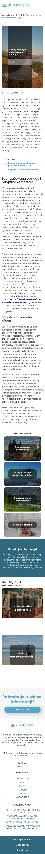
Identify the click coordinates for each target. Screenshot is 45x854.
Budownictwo (22, 778)
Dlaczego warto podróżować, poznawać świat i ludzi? (22, 499)
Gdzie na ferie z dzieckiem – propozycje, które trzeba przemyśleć (22, 608)
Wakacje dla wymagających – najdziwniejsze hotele (22, 817)
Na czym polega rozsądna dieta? (22, 822)
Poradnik (20, 15)
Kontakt (22, 766)
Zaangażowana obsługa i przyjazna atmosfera (22, 164)
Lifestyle (22, 786)
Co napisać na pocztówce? (22, 448)
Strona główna (7, 15)
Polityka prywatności (22, 839)
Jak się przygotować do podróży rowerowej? (22, 811)
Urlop (23, 793)
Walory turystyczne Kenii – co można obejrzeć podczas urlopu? (22, 655)
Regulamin (22, 850)
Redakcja (22, 762)
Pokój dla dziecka (22, 524)
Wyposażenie (22, 797)
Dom (22, 782)
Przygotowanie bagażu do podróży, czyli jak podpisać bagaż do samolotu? (22, 474)
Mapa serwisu (22, 844)
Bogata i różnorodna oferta (23, 169)
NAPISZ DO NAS (22, 710)
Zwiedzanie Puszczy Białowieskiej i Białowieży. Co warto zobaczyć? (22, 827)
